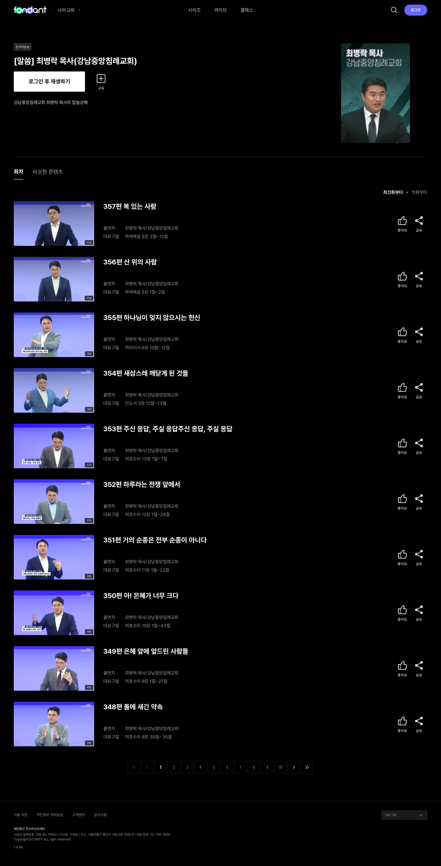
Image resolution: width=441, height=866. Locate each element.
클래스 (246, 10)
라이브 (220, 10)
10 (280, 767)
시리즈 (194, 10)
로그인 (416, 10)
